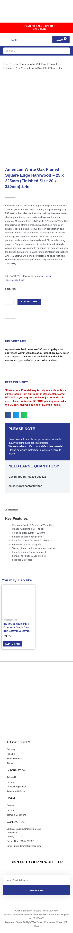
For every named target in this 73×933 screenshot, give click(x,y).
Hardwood (38, 276)
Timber (14, 64)
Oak (22, 280)
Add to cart (29, 301)
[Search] (66, 50)
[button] (61, 12)
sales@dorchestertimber (25, 486)
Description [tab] (11, 509)
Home (6, 64)
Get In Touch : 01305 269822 (27, 476)
